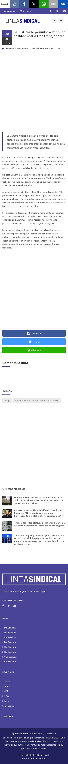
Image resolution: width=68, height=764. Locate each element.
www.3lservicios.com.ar (34, 758)
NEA (6, 691)
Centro (7, 686)
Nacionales (22, 48)
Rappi (7, 400)
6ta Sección (10, 652)
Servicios (37, 733)
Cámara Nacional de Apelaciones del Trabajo (37, 400)
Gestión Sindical (39, 48)
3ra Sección (10, 637)
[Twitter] (58, 11)
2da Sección (10, 632)
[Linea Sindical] (22, 20)
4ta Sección (10, 642)
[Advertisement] (34, 94)
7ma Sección (10, 656)
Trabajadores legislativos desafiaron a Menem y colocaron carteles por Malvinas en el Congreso (39, 524)
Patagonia (9, 705)
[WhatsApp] (44, 4)
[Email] (53, 4)
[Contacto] (64, 11)
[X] (34, 4)
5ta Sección (10, 647)
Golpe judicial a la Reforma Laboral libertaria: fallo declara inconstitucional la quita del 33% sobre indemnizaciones (38, 500)
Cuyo (6, 701)
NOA (6, 696)
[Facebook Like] (14, 4)
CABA (7, 681)
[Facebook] (52, 11)
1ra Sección (10, 627)
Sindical (10, 48)
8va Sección (10, 661)
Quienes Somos (20, 733)
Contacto (51, 733)
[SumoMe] (63, 4)
